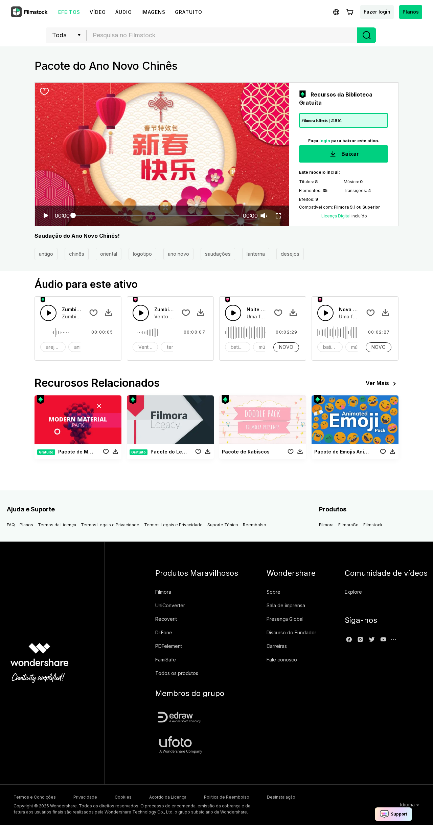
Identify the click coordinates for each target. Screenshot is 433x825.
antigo (46, 254)
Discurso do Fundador (291, 632)
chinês (76, 254)
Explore (353, 592)
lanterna (256, 254)
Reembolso (254, 524)
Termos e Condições (35, 797)
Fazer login (377, 12)
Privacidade (85, 797)
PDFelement (168, 646)
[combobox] (222, 35)
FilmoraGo (348, 524)
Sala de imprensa (286, 605)
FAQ (11, 524)
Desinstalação (281, 797)
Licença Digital (335, 215)
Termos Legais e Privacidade (110, 524)
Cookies (123, 797)
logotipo (142, 254)
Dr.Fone (163, 632)
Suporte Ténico (222, 524)
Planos (411, 12)
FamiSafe (165, 659)
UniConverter (170, 605)
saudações (218, 254)
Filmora (326, 524)
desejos (290, 254)
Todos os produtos (176, 673)
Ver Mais (377, 383)
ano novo (178, 254)
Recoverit (166, 619)
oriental (108, 254)
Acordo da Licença (167, 797)
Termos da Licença (57, 524)
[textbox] (222, 35)
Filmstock (373, 524)
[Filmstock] (30, 12)
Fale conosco (282, 659)
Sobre (273, 592)
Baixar (349, 153)
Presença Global (285, 619)
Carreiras (277, 646)
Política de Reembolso (226, 797)
